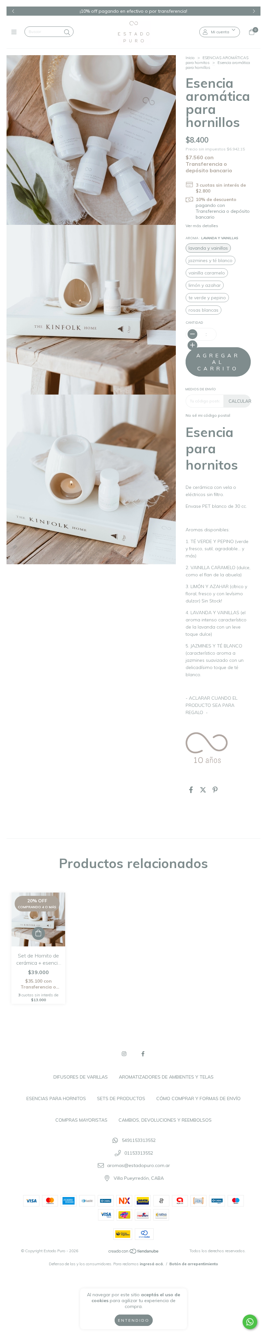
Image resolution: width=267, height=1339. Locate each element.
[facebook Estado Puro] (143, 1054)
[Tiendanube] (134, 1252)
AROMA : (212, 238)
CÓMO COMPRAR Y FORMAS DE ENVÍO (198, 1098)
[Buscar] (67, 32)
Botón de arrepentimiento (193, 1263)
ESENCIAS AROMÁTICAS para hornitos (217, 60)
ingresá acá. (152, 1263)
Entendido (133, 1320)
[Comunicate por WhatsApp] (250, 1322)
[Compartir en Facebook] (191, 790)
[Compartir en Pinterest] (215, 790)
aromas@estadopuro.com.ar (138, 1166)
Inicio (190, 57)
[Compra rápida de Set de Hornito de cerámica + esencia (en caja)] (38, 933)
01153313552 (138, 1153)
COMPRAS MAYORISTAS (81, 1120)
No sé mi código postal (208, 415)
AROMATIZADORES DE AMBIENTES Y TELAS (166, 1077)
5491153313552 (139, 1140)
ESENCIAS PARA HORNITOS (56, 1098)
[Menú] (15, 31)
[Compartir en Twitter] (203, 790)
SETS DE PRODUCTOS (121, 1098)
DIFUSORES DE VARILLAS (80, 1077)
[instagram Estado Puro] (124, 1054)
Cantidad (194, 322)
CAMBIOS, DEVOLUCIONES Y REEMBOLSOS (165, 1120)
